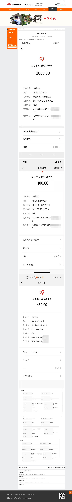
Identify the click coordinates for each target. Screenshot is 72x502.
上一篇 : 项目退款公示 (23, 467)
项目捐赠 (61, 9)
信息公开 (9, 35)
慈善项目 (35, 9)
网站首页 (10, 9)
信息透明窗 (52, 9)
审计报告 (9, 37)
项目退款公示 (10, 32)
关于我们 (19, 9)
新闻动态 (44, 9)
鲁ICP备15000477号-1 (27, 498)
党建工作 (27, 9)
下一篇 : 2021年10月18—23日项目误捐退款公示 (56, 467)
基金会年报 (9, 39)
